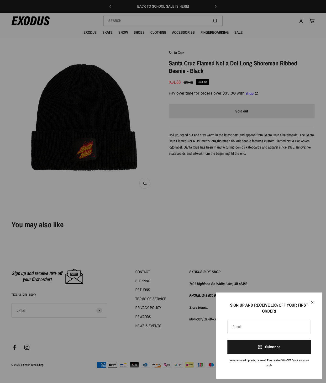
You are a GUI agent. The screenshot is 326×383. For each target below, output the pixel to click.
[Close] (312, 302)
